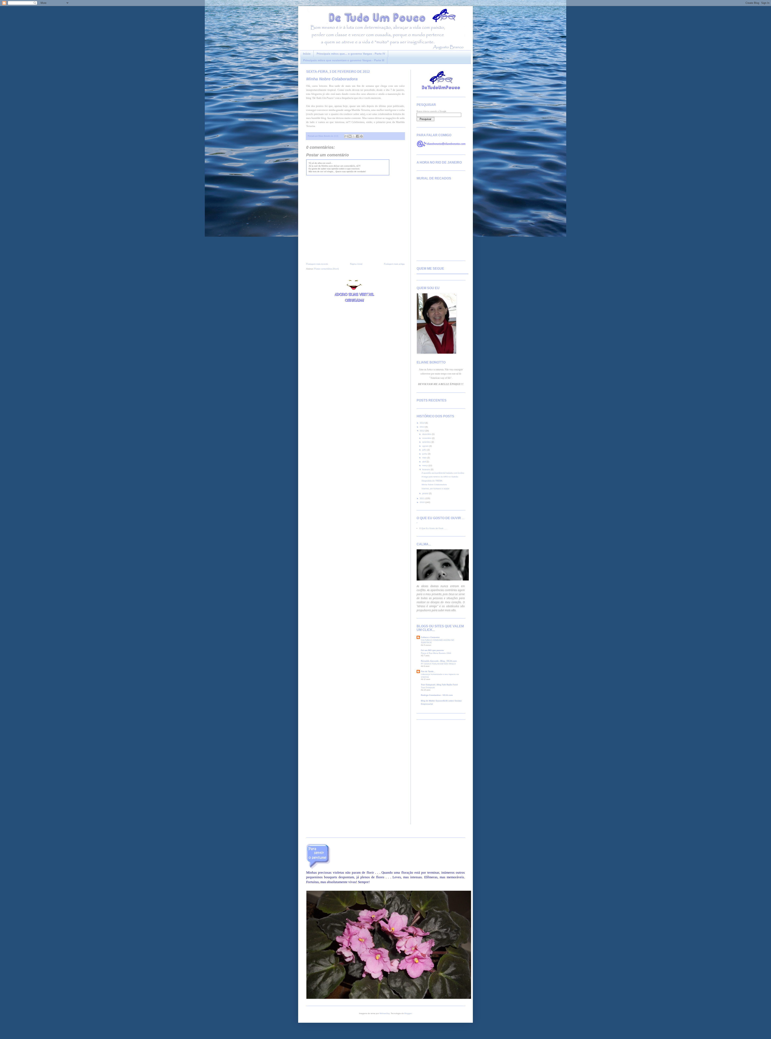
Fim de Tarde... (428, 671)
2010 (422, 502)
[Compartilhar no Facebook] (358, 136)
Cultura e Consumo (430, 637)
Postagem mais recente (317, 264)
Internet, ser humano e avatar (435, 488)
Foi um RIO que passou (432, 650)
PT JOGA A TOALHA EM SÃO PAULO (438, 664)
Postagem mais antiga (394, 264)
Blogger (407, 1013)
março (425, 465)
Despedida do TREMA (432, 481)
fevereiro (426, 469)
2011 (422, 498)
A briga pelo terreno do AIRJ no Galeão (440, 477)
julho (424, 450)
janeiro (425, 493)
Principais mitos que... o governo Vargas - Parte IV (351, 53)
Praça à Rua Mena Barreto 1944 (436, 653)
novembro (427, 438)
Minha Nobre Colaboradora (332, 79)
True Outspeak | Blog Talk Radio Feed (439, 685)
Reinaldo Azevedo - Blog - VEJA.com (439, 661)
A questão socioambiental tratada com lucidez (443, 473)
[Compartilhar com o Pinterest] (361, 136)
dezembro (427, 434)
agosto (425, 446)
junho (425, 454)
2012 (422, 431)
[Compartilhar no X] (354, 136)
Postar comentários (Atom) (326, 269)
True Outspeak (428, 687)
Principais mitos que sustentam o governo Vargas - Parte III (343, 60)
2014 (422, 423)
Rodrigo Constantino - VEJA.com (437, 695)
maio (424, 458)
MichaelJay (384, 1013)
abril (424, 462)
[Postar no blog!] (350, 136)
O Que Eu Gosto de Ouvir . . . (433, 528)
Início (307, 53)
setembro (426, 442)
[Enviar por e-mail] (346, 136)
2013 (422, 427)
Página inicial (356, 264)
